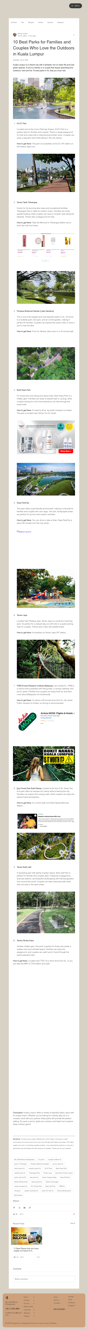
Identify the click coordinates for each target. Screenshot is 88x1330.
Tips (22, 22)
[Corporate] (34, 1309)
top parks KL (34, 1177)
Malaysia (61, 22)
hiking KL (17, 1191)
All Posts (14, 22)
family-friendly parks (64, 1191)
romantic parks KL (35, 1168)
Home (26, 1297)
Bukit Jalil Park (50, 1186)
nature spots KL (36, 1182)
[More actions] (73, 34)
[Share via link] (30, 1208)
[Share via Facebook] (14, 1208)
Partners (50, 22)
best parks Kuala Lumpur (64, 1173)
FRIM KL (62, 1186)
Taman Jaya (48, 1173)
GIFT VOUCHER (59, 1309)
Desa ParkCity (65, 1177)
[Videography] (34, 1316)
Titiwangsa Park (34, 1173)
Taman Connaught (52, 1182)
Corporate (27, 1310)
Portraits (26, 1300)
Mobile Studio (28, 1306)
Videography (27, 1316)
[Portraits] (34, 1300)
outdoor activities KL (31, 1191)
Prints (56, 1297)
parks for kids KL (48, 1191)
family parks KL (19, 1168)
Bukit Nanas (18, 1195)
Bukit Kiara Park (61, 1168)
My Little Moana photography (24, 1159)
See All (72, 1223)
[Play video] (44, 763)
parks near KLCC (20, 1177)
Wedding (27, 1313)
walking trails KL (19, 1173)
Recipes (31, 22)
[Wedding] (34, 1313)
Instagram (71, 1306)
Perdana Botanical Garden (40, 1164)
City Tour (27, 1303)
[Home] (34, 1297)
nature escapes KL (20, 1186)
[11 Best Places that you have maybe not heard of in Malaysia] (26, 1236)
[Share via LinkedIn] (25, 1208)
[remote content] (44, 1038)
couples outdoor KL (54, 1159)
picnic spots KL (58, 1164)
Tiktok (70, 1300)
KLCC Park (48, 1168)
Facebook (71, 1303)
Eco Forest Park (36, 1186)
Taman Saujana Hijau (49, 1177)
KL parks (41, 1159)
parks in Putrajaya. (20, 1164)
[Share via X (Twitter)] (19, 1208)
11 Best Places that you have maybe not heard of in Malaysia (26, 1249)
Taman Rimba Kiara (21, 1182)
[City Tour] (34, 1303)
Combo (40, 22)
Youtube (71, 1297)
